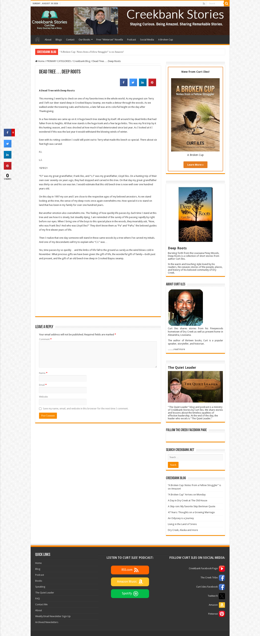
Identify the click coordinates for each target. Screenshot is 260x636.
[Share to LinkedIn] (143, 85)
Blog (37, 569)
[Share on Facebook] (124, 85)
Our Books (84, 39)
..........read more (176, 349)
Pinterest (213, 613)
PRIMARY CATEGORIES (59, 61)
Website (43, 396)
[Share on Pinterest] (152, 85)
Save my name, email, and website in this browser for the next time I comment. (85, 408)
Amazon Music (127, 581)
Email (43, 384)
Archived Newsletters (46, 622)
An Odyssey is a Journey (181, 518)
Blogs (59, 39)
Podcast (131, 39)
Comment (45, 339)
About (48, 39)
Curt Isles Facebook (207, 586)
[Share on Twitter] (133, 85)
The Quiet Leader (44, 592)
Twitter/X (213, 595)
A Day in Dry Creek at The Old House (187, 500)
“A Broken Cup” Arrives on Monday (187, 494)
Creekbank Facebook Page (203, 568)
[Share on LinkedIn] (7, 157)
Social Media (147, 39)
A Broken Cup (165, 39)
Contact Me (41, 604)
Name (43, 373)
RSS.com (126, 570)
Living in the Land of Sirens (182, 524)
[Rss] (204, 3)
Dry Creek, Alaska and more (183, 530)
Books (38, 580)
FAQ (37, 598)
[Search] (227, 3)
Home (37, 39)
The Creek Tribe (209, 577)
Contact (70, 39)
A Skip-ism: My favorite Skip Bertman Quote (191, 506)
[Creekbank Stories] (130, 20)
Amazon (213, 604)
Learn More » (195, 164)
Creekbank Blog (81, 61)
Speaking (40, 586)
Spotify (127, 593)
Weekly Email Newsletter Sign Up (53, 616)
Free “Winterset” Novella (109, 39)
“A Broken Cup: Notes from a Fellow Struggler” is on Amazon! (92, 51)
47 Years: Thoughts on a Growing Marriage (191, 512)
